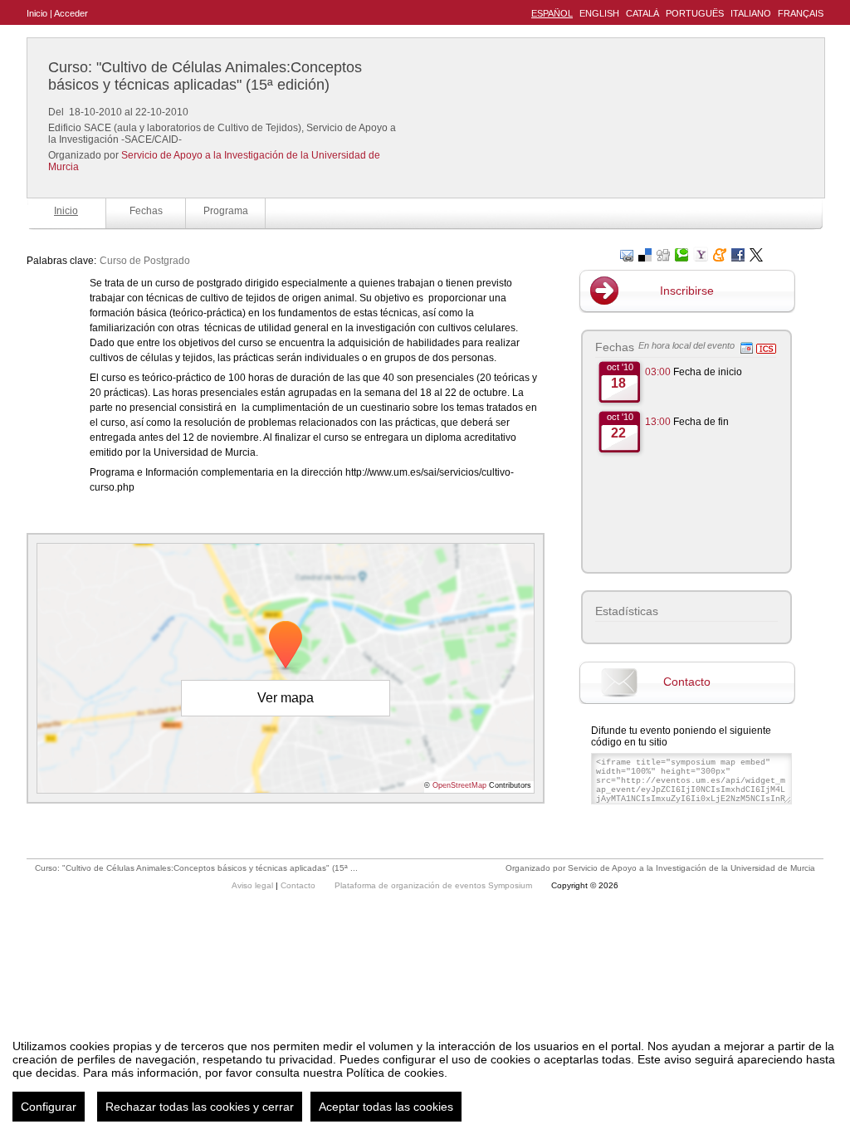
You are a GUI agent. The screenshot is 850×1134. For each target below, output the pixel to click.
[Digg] (663, 254)
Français (800, 13)
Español (552, 13)
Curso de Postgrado (145, 260)
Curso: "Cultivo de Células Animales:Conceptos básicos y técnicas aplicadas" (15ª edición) (205, 76)
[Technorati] (681, 254)
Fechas (146, 211)
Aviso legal (254, 885)
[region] (425, 1074)
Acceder (71, 13)
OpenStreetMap (459, 785)
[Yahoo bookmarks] (700, 254)
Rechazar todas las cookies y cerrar (199, 1106)
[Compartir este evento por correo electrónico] (626, 254)
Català (642, 13)
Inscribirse (687, 290)
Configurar (48, 1106)
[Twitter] (756, 254)
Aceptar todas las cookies (386, 1106)
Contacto (687, 681)
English (599, 13)
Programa (225, 211)
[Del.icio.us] (645, 254)
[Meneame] (719, 254)
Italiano (750, 13)
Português (695, 13)
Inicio (37, 13)
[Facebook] (738, 254)
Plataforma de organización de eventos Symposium (435, 885)
